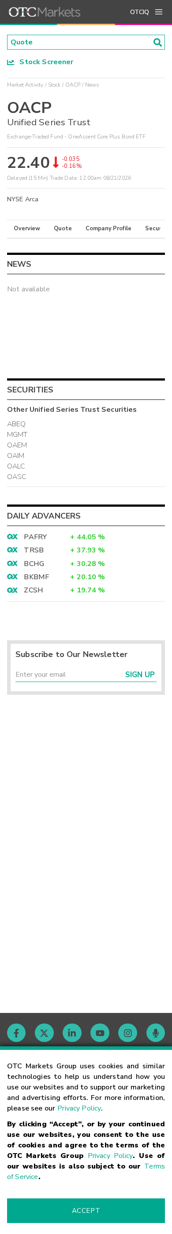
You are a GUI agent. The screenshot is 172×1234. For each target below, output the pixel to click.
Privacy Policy (79, 1108)
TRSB (34, 550)
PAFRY (35, 537)
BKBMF (36, 577)
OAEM (17, 445)
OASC (17, 477)
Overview (27, 228)
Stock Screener (44, 62)
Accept (86, 1210)
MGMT (17, 434)
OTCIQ (139, 12)
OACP (73, 84)
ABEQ (16, 424)
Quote (63, 228)
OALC (16, 466)
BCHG (34, 564)
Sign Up (140, 675)
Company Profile (108, 228)
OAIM (16, 456)
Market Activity (25, 84)
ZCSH (33, 590)
